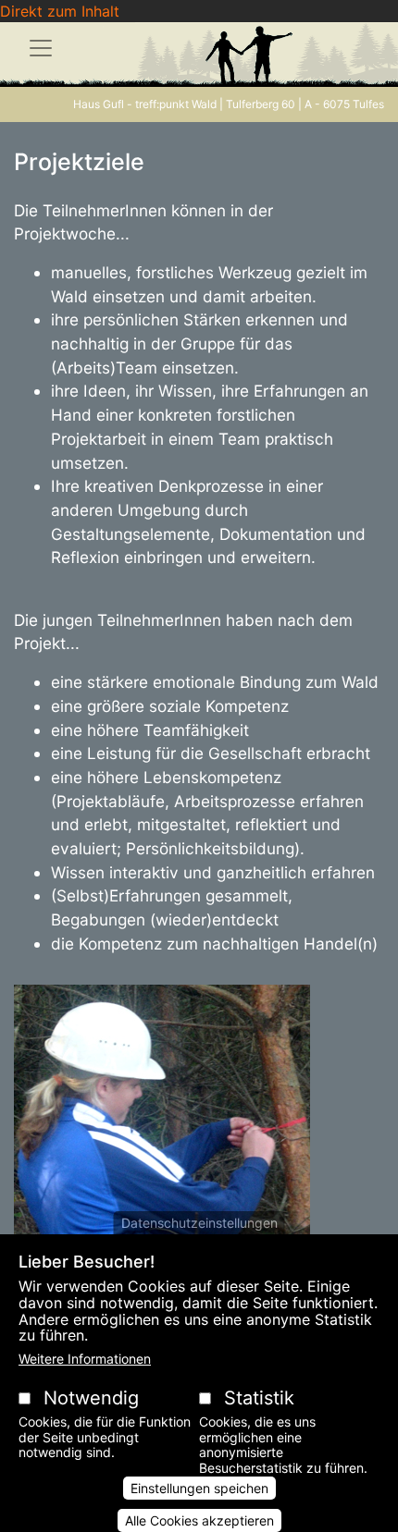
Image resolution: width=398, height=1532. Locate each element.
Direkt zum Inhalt (59, 11)
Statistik (259, 1398)
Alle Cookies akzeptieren (199, 1520)
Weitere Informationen (85, 1359)
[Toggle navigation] (41, 48)
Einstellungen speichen (199, 1488)
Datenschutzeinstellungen (199, 1223)
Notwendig (91, 1398)
